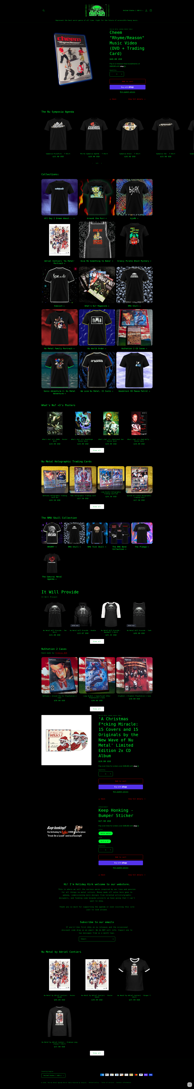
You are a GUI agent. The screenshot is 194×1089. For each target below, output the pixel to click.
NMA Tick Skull (96, 547)
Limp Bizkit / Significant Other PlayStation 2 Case (97, 696)
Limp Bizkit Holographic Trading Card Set (111, 492)
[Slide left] (92, 163)
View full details (135, 99)
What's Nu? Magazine (96, 306)
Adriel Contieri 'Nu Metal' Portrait (59, 262)
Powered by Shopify (80, 1082)
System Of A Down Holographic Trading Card (139, 496)
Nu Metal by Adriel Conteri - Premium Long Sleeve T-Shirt (59, 1043)
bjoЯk (133, 218)
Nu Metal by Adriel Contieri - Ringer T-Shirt (134, 996)
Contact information (123, 1082)
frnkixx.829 (61, 653)
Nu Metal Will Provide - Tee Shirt (55, 631)
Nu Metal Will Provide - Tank (139, 630)
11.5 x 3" (105, 841)
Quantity (113, 70)
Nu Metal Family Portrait (58, 348)
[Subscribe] (113, 939)
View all (97, 450)
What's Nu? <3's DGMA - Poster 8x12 (54, 440)
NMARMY (50, 547)
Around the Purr (96, 218)
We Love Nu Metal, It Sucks (96, 391)
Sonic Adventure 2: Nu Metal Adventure (59, 392)
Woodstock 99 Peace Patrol (133, 391)
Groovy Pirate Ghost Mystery (133, 261)
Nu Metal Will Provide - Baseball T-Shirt (111, 631)
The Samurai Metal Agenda (52, 578)
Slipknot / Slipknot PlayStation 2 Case (134, 696)
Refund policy (94, 1082)
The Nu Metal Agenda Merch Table (60, 1082)
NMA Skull (133, 306)
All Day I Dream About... (58, 218)
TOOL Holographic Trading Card (82, 495)
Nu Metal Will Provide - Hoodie (83, 630)
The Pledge (141, 547)
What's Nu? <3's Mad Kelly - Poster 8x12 (139, 440)
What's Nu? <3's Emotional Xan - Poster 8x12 (111, 440)
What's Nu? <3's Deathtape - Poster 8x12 (83, 440)
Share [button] (114, 99)
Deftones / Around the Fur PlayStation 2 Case (59, 696)
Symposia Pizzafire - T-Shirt (58, 153)
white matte (106, 833)
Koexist (58, 306)
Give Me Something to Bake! (96, 261)
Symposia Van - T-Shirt (165, 153)
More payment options (127, 92)
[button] (43, 10)
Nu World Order (96, 348)
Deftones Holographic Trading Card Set (55, 496)
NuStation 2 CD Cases (133, 348)
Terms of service (107, 1082)
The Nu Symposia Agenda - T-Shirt (94, 153)
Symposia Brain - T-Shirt (129, 153)
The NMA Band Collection (119, 548)
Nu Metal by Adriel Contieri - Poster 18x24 (97, 996)
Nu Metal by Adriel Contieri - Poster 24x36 (59, 996)
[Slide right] (101, 163)
